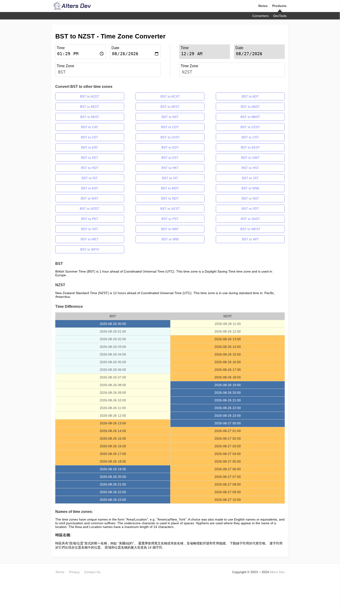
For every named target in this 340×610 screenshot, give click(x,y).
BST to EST (170, 157)
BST (62, 72)
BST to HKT (170, 168)
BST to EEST (250, 147)
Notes (263, 6)
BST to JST (250, 178)
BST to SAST (250, 219)
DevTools (280, 16)
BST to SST (89, 229)
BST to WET (90, 239)
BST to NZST (170, 208)
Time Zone (65, 66)
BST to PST (170, 219)
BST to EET (89, 157)
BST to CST (250, 137)
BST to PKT (89, 219)
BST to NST (250, 198)
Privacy (74, 572)
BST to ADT (250, 96)
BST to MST (90, 198)
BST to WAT (170, 229)
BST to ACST (170, 96)
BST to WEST (250, 229)
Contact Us (92, 572)
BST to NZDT (89, 208)
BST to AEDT (89, 106)
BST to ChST (170, 137)
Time (61, 48)
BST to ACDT (89, 96)
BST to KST (89, 188)
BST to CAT (89, 127)
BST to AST (170, 117)
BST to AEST (170, 106)
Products (279, 6)
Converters (260, 16)
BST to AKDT (250, 106)
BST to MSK (250, 188)
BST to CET (89, 137)
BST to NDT (170, 198)
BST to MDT (170, 188)
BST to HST (250, 168)
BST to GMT (250, 157)
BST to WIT (250, 239)
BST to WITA (89, 249)
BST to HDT (90, 168)
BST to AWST (250, 117)
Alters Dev (277, 572)
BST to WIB (170, 239)
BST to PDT (250, 208)
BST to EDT (170, 147)
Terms (59, 572)
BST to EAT (89, 147)
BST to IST (170, 178)
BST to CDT (170, 127)
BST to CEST (250, 127)
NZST (187, 72)
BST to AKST (89, 117)
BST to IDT (90, 178)
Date (115, 48)
